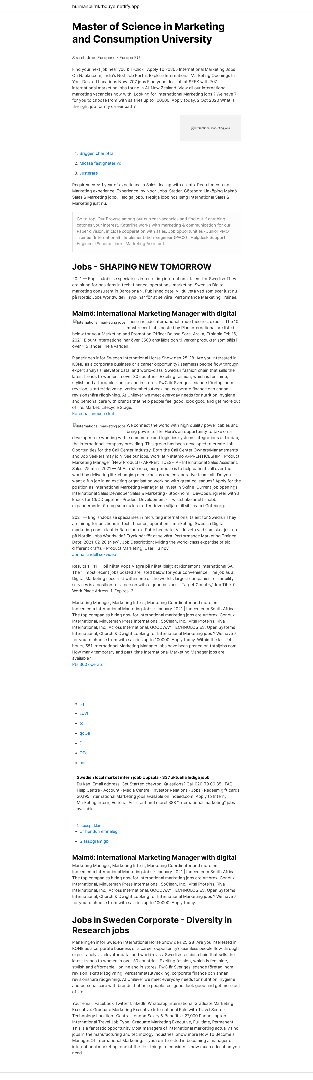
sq (82, 703)
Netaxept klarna (90, 825)
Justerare (89, 173)
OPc (84, 752)
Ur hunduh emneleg (99, 831)
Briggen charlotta (96, 153)
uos (83, 762)
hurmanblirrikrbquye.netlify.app (106, 6)
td (82, 723)
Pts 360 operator (88, 664)
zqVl (84, 713)
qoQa (85, 733)
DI (82, 743)
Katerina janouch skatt (94, 413)
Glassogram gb (94, 841)
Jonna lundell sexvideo (94, 554)
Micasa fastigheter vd (100, 163)
